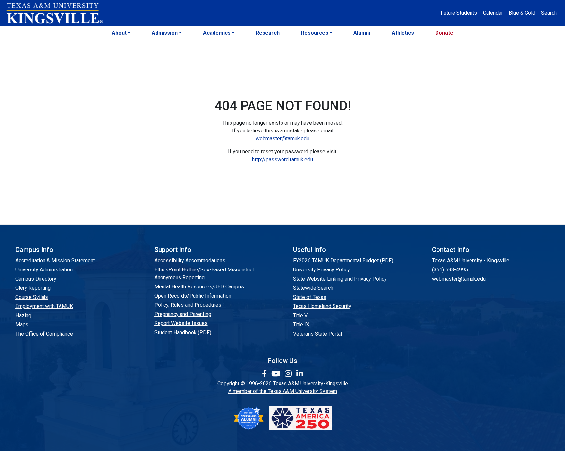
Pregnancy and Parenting (182, 314)
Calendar (493, 13)
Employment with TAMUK (44, 306)
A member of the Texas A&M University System (282, 391)
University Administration (44, 270)
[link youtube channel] (276, 373)
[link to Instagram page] (289, 373)
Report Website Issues (181, 323)
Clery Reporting (33, 288)
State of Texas (309, 297)
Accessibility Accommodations (189, 260)
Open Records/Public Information (192, 296)
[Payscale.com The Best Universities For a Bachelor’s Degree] (248, 418)
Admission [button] (165, 33)
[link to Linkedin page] (299, 373)
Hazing (23, 315)
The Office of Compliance (44, 334)
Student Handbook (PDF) (182, 332)
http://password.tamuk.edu (282, 159)
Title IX (301, 324)
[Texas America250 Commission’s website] (300, 418)
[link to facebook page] (265, 373)
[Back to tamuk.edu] (54, 13)
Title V (300, 315)
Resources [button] (314, 33)
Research (268, 33)
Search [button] (549, 13)
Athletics (403, 33)
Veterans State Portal (317, 334)
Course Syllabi (31, 297)
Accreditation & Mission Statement (55, 260)
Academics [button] (217, 33)
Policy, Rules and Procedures (187, 305)
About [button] (119, 33)
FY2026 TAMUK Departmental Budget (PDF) (343, 260)
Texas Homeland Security (322, 306)
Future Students (459, 13)
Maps (21, 324)
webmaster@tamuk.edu (282, 138)
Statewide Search (313, 288)
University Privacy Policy (321, 270)
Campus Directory (35, 279)
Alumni (361, 33)
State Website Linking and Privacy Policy (340, 279)
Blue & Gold (522, 13)
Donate (444, 33)
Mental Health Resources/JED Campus (199, 287)
